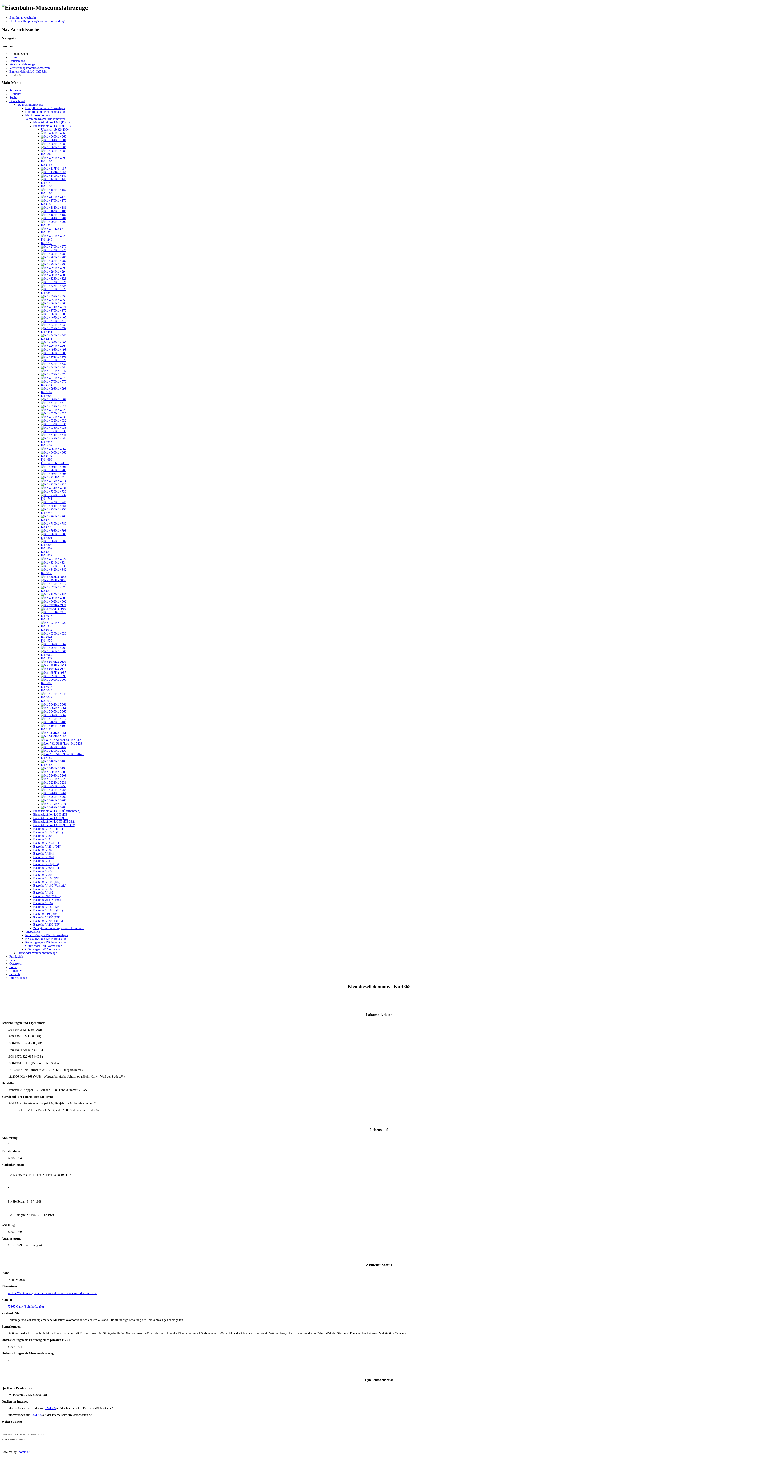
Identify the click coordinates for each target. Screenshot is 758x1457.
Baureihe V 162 (43, 892)
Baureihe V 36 (42, 850)
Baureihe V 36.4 (43, 857)
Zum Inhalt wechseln (22, 17)
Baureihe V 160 (43, 889)
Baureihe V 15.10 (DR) (48, 828)
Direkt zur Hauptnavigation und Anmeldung (37, 21)
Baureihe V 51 (42, 860)
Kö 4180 (46, 204)
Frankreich (16, 956)
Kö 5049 (46, 697)
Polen (13, 967)
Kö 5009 (46, 683)
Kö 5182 (46, 757)
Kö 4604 (46, 395)
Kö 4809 (46, 548)
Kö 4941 (46, 637)
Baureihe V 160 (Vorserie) (49, 885)
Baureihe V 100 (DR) (46, 882)
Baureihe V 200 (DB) (46, 917)
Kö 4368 (50, 1408)
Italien (13, 960)
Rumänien (15, 970)
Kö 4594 (46, 385)
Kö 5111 (46, 729)
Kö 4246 (46, 239)
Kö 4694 (46, 456)
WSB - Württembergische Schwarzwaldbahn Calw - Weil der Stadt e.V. (52, 1293)
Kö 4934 (46, 630)
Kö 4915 (46, 615)
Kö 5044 (46, 690)
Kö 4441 (46, 331)
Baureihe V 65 (42, 871)
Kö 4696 (46, 459)
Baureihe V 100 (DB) (46, 878)
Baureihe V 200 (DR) (46, 924)
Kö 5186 (46, 764)
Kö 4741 (46, 498)
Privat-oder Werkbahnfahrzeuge (37, 953)
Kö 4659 (46, 445)
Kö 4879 (46, 591)
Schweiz (14, 974)
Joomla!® (23, 1452)
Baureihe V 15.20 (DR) (48, 832)
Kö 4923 (46, 619)
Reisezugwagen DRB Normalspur (46, 935)
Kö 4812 (46, 555)
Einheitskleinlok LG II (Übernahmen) (56, 811)
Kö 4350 (46, 292)
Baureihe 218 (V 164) (47, 896)
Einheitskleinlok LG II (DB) (50, 814)
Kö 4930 (46, 626)
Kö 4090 (46, 154)
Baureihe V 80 (42, 874)
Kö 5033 (46, 686)
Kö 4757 (46, 512)
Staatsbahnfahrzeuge (30, 104)
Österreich (15, 963)
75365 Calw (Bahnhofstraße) (26, 1306)
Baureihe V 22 (42, 839)
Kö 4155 (46, 186)
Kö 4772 (46, 520)
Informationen (18, 977)
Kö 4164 (46, 193)
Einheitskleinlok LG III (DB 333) (54, 825)
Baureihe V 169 (43, 903)
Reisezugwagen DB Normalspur (45, 938)
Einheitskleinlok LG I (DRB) (51, 122)
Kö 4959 (46, 640)
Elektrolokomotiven (37, 115)
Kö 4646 (46, 441)
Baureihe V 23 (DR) (46, 843)
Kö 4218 (46, 232)
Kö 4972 (46, 658)
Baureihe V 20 (42, 835)
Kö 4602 (46, 392)
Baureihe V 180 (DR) (46, 906)
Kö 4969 (46, 654)
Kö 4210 (46, 225)
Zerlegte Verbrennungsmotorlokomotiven (58, 928)
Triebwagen (32, 931)
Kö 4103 (46, 161)
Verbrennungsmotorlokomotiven (45, 118)
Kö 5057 (46, 701)
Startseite (15, 90)
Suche (13, 97)
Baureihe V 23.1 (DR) (47, 846)
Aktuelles (15, 94)
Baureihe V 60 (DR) (46, 867)
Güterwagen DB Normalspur (43, 945)
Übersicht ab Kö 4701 (55, 463)
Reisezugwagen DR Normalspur (45, 942)
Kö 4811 (46, 551)
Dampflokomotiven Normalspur (45, 108)
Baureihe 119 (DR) (45, 914)
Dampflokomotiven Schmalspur (45, 111)
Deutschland (17, 101)
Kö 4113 (46, 165)
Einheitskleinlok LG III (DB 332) (54, 821)
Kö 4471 (46, 339)
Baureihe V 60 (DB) (46, 864)
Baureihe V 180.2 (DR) (48, 910)
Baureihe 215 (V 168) (47, 899)
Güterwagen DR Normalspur (43, 949)
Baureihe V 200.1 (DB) (48, 921)
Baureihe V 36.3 (43, 853)
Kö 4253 (46, 243)
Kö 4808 (46, 544)
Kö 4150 (46, 182)
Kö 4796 (46, 527)
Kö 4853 (46, 573)
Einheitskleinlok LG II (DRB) (52, 126)
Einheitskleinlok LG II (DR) (50, 818)
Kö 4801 (46, 537)
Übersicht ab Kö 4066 (55, 129)
